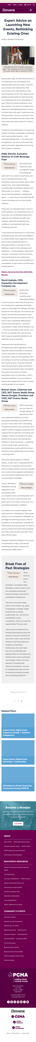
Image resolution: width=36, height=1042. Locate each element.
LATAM (20, 4)
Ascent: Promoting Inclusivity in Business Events (16, 868)
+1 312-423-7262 (16, 997)
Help (8, 1033)
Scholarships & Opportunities (13, 887)
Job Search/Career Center (12, 846)
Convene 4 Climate (10, 934)
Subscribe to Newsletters (11, 896)
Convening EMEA (9, 938)
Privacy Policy (16, 1033)
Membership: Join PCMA (11, 926)
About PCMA (8, 842)
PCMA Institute (25, 879)
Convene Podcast (9, 874)
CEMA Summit (22, 930)
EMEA (14, 4)
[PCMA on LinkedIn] (14, 1001)
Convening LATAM (21, 938)
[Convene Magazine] (9, 10)
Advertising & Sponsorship (22, 842)
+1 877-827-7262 (15, 995)
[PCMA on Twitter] (11, 1001)
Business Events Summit (11, 947)
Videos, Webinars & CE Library (13, 904)
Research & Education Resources (14, 883)
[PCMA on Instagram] (18, 1001)
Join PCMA (18, 824)
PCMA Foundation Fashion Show (14, 956)
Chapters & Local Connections (13, 921)
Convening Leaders (10, 943)
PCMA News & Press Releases (13, 855)
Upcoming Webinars (10, 900)
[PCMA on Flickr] (24, 1001)
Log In (28, 4)
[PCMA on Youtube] (21, 1001)
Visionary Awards (9, 960)
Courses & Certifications (11, 879)
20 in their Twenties (10, 917)
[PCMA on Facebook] (8, 1001)
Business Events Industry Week (13, 952)
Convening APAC (22, 934)
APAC (9, 4)
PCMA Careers (26, 846)
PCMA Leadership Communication (14, 850)
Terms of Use (25, 1033)
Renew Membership (10, 930)
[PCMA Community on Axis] (27, 1001)
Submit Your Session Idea (12, 892)
